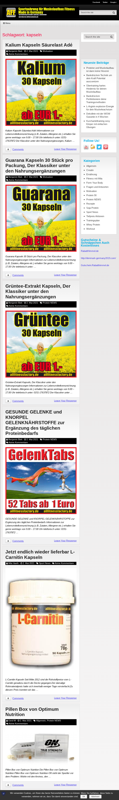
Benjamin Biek (15, 51)
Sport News (44, 563)
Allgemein (41, 720)
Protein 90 (91, 195)
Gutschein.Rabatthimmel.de (95, 265)
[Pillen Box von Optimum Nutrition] (41, 746)
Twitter (105, 2)
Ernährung (91, 174)
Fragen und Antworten (97, 187)
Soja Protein (92, 208)
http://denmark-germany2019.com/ (98, 258)
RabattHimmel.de (90, 251)
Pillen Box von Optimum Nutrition (32, 712)
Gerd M (12, 720)
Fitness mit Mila (94, 178)
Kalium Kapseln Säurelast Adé (39, 44)
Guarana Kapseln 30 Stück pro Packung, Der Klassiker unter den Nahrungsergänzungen (39, 165)
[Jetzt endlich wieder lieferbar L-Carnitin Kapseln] (41, 621)
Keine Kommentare (18, 54)
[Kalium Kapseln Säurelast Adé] (41, 92)
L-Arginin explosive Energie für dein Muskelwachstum (100, 108)
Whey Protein (93, 224)
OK (83, 797)
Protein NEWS (50, 302)
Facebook (96, 2)
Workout (90, 228)
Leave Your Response (65, 149)
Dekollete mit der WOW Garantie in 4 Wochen (98, 115)
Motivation (48, 51)
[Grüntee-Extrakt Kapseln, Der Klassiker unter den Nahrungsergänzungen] (41, 344)
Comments (18, 149)
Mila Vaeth (13, 563)
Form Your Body (94, 182)
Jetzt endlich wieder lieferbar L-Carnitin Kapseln (40, 554)
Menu (7, 23)
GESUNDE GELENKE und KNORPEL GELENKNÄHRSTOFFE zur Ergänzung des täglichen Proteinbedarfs (35, 422)
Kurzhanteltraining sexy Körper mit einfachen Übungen (98, 124)
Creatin (90, 170)
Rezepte (90, 203)
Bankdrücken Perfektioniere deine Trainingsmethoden (96, 99)
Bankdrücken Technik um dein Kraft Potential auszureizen (99, 78)
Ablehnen (95, 797)
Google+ (113, 2)
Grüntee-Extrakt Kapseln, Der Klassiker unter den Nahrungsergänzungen (38, 291)
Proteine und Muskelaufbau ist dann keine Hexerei (100, 69)
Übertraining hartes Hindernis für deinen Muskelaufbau (96, 88)
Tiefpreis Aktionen (95, 216)
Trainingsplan (93, 220)
